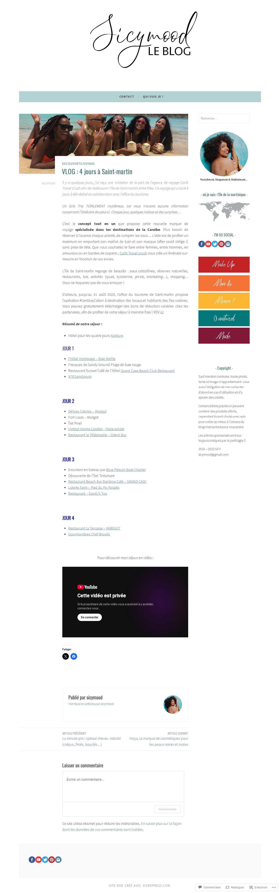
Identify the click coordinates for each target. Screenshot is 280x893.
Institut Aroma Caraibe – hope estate (96, 429)
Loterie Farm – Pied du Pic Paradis (93, 487)
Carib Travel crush (133, 253)
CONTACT (126, 96)
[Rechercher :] (224, 118)
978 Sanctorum (79, 376)
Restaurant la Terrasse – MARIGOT (94, 528)
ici (161, 312)
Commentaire (167, 809)
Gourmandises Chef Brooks (89, 534)
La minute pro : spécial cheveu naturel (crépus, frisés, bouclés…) (91, 739)
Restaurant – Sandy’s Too (87, 493)
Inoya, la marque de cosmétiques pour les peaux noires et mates (158, 739)
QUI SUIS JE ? (153, 96)
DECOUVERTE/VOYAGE (78, 164)
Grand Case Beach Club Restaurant (148, 370)
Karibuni (117, 335)
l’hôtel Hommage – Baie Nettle (91, 358)
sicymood (48, 183)
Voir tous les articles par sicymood (91, 704)
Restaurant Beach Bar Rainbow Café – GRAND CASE (107, 481)
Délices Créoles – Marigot (87, 411)
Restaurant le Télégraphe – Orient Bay (97, 434)
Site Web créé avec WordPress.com (139, 885)
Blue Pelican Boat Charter (126, 469)
